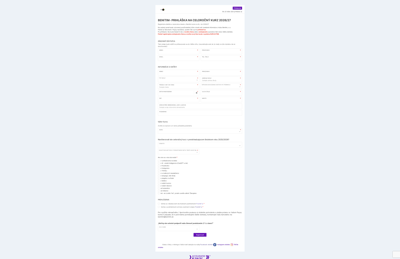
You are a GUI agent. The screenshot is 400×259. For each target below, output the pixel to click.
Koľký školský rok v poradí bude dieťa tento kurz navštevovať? (179, 150)
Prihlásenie (237, 8)
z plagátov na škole (167, 178)
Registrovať (200, 235)
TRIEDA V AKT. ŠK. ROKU (166, 85)
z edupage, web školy (168, 176)
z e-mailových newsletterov (170, 173)
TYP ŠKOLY (162, 78)
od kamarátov (165, 188)
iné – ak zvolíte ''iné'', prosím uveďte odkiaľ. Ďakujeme (178, 193)
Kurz (161, 129)
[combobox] (178, 79)
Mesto (204, 98)
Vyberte (161, 143)
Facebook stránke (206, 244)
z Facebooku (165, 166)
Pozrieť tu (199, 204)
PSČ (160, 98)
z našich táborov (166, 186)
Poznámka (163, 111)
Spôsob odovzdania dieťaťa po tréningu (216, 84)
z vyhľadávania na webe (169, 161)
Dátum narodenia (165, 91)
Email (161, 57)
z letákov (164, 181)
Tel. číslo (205, 57)
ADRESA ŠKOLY (207, 78)
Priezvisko (205, 50)
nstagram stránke (224, 244)
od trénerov (164, 191)
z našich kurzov (166, 183)
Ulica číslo (206, 91)
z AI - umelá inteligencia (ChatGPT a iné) (174, 163)
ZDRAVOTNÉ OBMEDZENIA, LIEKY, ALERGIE (172, 105)
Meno (161, 50)
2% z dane (162, 227)
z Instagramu (165, 168)
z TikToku (164, 171)
